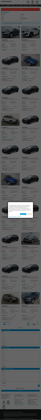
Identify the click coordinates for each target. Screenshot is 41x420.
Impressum (19, 216)
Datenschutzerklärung (13, 216)
